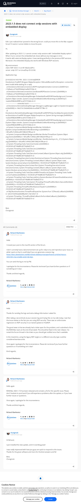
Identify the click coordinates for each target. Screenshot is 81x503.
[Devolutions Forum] (9, 3)
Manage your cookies (32, 499)
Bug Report (47, 11)
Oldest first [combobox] (69, 227)
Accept (50, 499)
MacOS (36, 11)
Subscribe (67, 25)
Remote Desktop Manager (20, 11)
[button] (75, 227)
